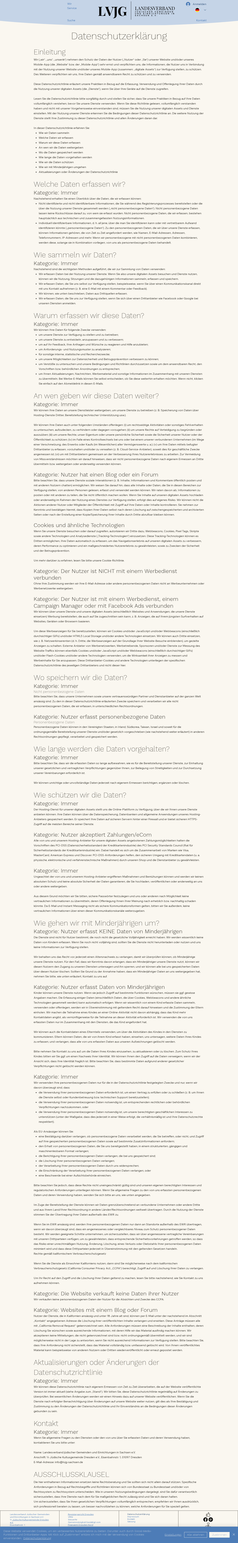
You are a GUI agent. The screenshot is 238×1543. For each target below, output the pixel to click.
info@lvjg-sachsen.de (69, 1462)
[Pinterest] (211, 1519)
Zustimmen (219, 1534)
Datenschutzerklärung (138, 1514)
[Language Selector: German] (201, 10)
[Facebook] (205, 1519)
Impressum (133, 1516)
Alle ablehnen (195, 1534)
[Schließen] (234, 1534)
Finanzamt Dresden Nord (80, 1524)
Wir (69, 3)
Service (72, 8)
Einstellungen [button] (173, 1534)
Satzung (131, 1521)
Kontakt (131, 1519)
